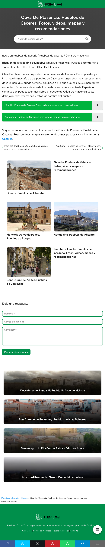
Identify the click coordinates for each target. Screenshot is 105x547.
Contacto (74, 531)
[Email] (97, 543)
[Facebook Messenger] (22, 543)
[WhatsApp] (67, 543)
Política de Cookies (61, 531)
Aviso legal (26, 531)
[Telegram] (82, 543)
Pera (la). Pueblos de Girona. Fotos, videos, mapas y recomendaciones (26, 147)
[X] (37, 543)
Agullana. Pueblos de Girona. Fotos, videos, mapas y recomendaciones (78, 147)
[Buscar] (85, 38)
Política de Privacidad (42, 531)
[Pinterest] (52, 543)
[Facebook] (7, 543)
